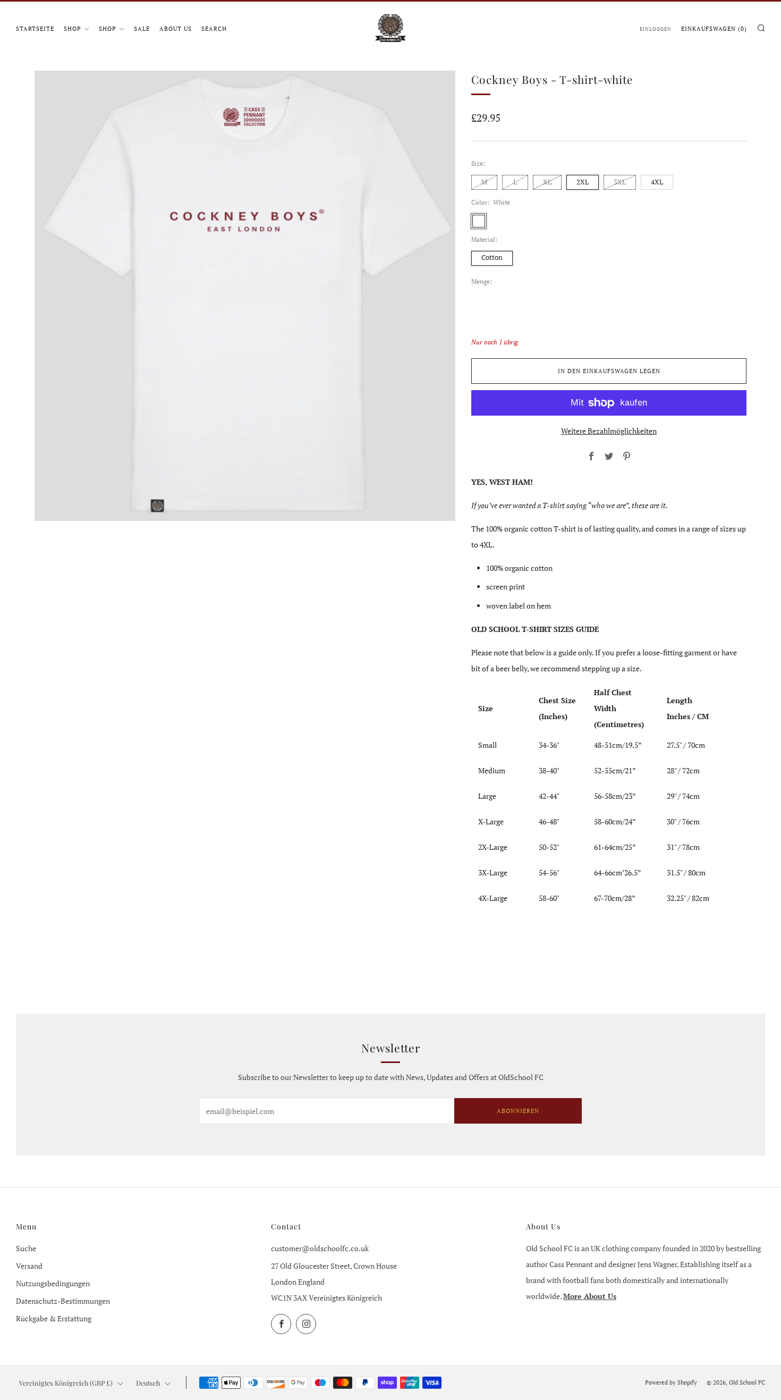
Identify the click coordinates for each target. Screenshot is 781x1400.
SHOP (72, 28)
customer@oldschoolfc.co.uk (320, 1248)
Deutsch (148, 1382)
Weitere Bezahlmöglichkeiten (609, 431)
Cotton (492, 257)
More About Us (589, 1296)
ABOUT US (175, 28)
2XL (582, 182)
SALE (142, 28)
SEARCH (214, 28)
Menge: (481, 282)
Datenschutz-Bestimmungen (63, 1301)
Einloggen (656, 29)
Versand (29, 1266)
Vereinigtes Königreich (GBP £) (66, 1382)
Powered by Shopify (671, 1382)
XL (547, 182)
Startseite (35, 28)
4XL (657, 182)
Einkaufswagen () (714, 28)
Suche (26, 1248)
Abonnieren (518, 1111)
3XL (620, 182)
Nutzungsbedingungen (53, 1283)
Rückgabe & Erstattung (53, 1318)
